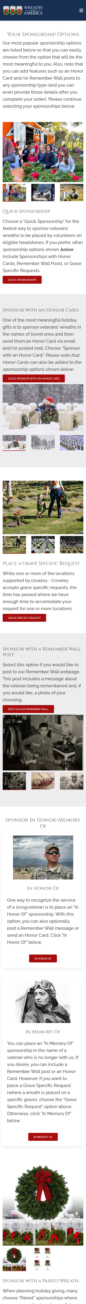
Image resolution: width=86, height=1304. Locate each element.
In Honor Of (43, 958)
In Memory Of (43, 1137)
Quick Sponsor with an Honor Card (34, 378)
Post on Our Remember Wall (28, 709)
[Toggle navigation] (81, 10)
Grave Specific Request (24, 618)
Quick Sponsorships (22, 279)
